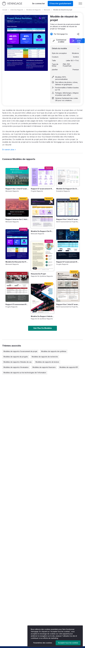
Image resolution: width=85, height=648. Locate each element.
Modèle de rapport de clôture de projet (67, 189)
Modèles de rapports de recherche (45, 357)
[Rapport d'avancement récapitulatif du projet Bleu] (67, 244)
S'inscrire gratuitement (60, 3)
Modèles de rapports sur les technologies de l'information (25, 373)
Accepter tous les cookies (68, 643)
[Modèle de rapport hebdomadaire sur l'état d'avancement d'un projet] (42, 299)
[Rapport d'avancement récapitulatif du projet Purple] (42, 177)
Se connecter (38, 3)
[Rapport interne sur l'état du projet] (17, 208)
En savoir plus (9, 150)
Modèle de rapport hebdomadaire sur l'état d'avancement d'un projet (42, 316)
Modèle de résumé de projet (17, 262)
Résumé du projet (38, 274)
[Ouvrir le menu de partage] (78, 34)
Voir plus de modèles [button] (42, 328)
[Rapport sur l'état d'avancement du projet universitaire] (17, 177)
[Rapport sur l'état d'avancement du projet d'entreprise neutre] (67, 287)
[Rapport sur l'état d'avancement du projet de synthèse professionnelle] (67, 208)
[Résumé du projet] (42, 256)
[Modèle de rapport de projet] (42, 214)
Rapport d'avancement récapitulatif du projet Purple (42, 189)
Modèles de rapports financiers (44, 367)
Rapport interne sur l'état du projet (17, 219)
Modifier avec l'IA (78, 40)
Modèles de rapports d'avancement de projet (20, 351)
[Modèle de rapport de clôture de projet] (67, 177)
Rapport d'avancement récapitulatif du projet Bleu (67, 262)
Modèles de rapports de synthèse (53, 351)
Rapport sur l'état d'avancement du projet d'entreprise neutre (67, 304)
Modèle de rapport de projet (42, 231)
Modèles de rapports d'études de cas (18, 362)
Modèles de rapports (33, 10)
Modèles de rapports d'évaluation (16, 367)
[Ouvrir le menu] (80, 3)
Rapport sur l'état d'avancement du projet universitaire (17, 189)
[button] (59, 40)
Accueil (4, 10)
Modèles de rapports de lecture (47, 362)
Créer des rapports (16, 10)
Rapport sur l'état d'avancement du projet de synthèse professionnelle (67, 219)
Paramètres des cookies (42, 643)
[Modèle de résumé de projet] (17, 244)
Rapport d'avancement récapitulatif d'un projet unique (17, 304)
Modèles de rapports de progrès (16, 357)
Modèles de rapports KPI (69, 367)
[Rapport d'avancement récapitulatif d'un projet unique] (17, 287)
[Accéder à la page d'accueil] (12, 3)
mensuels (47, 10)
